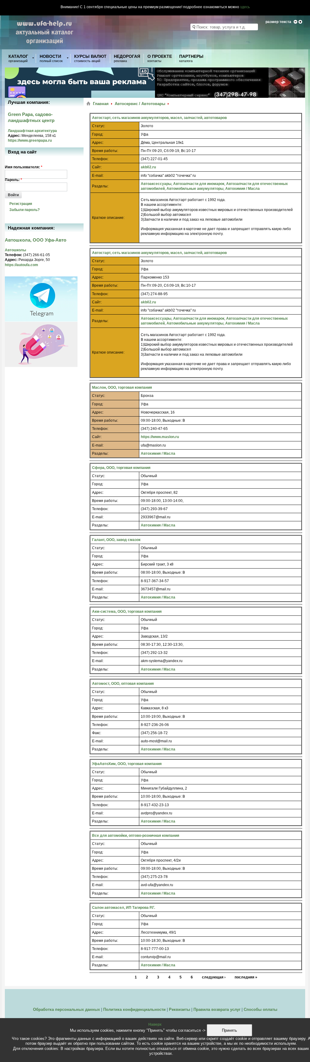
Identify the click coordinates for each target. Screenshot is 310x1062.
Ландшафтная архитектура (32, 131)
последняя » (246, 977)
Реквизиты (179, 1009)
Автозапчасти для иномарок (198, 184)
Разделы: (100, 186)
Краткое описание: (108, 218)
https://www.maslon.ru (160, 437)
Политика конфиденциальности (134, 1009)
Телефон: (100, 159)
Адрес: (98, 142)
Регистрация (20, 204)
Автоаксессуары (156, 184)
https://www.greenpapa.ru (30, 140)
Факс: (96, 733)
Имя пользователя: (23, 167)
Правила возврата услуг (216, 1009)
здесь (245, 7)
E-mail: (98, 175)
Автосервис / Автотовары (140, 103)
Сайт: (97, 167)
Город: (97, 134)
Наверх (155, 1024)
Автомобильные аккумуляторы (195, 188)
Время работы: (105, 151)
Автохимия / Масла (242, 188)
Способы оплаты (260, 1009)
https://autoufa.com (21, 265)
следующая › (214, 977)
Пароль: (13, 180)
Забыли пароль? (24, 210)
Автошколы (15, 250)
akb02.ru (148, 167)
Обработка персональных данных (66, 1009)
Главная (101, 103)
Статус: (98, 126)
